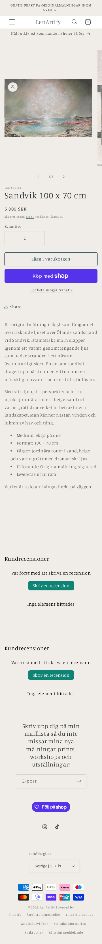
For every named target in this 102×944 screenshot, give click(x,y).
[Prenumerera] (79, 781)
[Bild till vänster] (38, 176)
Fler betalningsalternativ (50, 290)
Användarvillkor (34, 924)
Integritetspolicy (79, 915)
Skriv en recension (51, 585)
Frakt (30, 216)
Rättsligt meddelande (66, 932)
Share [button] (16, 306)
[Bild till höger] (64, 176)
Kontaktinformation (70, 924)
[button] (11, 22)
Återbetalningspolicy (44, 915)
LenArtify (47, 907)
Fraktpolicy (34, 932)
